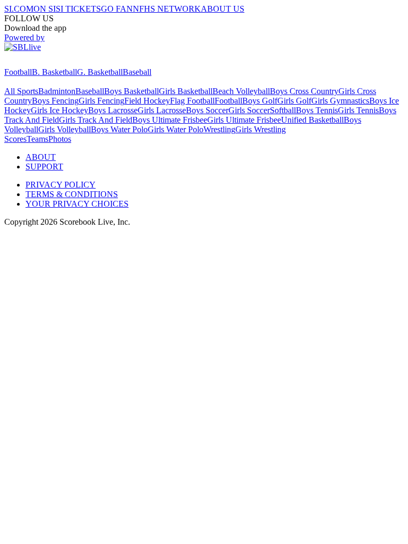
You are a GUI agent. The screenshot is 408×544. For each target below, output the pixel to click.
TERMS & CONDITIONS (72, 194)
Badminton (56, 91)
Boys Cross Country (304, 91)
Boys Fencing (55, 100)
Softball (283, 110)
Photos (59, 138)
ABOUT (41, 157)
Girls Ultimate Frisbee (244, 119)
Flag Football (192, 100)
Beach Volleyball (241, 91)
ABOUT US (222, 8)
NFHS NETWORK (167, 8)
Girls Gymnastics (340, 100)
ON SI (44, 8)
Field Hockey (147, 100)
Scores (15, 138)
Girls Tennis (358, 110)
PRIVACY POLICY (61, 184)
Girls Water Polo (175, 129)
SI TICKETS (78, 8)
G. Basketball (100, 71)
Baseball (137, 71)
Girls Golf (294, 100)
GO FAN (117, 8)
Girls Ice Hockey (59, 110)
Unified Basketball (312, 119)
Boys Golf (259, 100)
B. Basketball (54, 71)
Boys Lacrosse (113, 110)
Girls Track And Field (95, 119)
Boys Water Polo (119, 129)
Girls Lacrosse (162, 110)
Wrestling (219, 129)
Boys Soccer (207, 110)
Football (18, 71)
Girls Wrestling (260, 129)
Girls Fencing (101, 100)
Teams (37, 138)
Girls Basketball (185, 91)
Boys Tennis (317, 110)
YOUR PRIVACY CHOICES (77, 203)
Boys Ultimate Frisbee (169, 119)
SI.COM (18, 8)
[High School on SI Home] (45, 62)
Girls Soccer (249, 110)
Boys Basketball (131, 91)
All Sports (21, 91)
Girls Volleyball (64, 129)
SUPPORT (44, 166)
